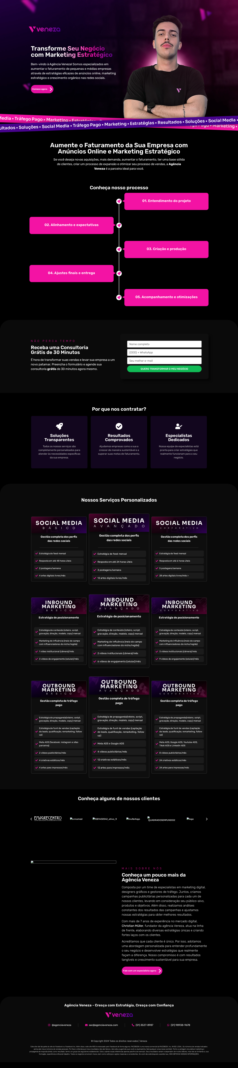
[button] (31, 819)
